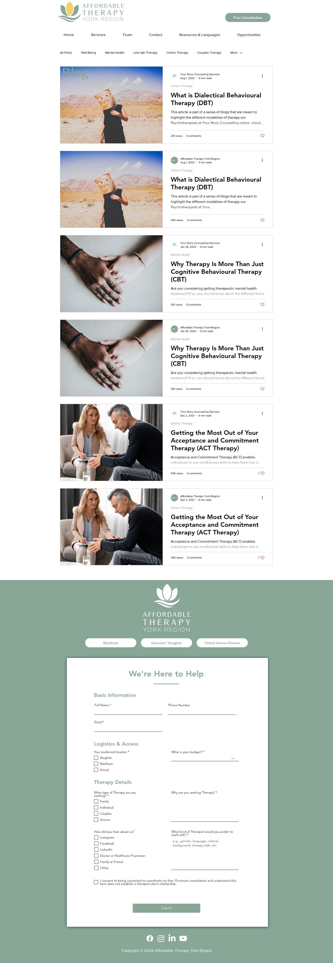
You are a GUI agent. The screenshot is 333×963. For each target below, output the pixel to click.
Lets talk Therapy (145, 52)
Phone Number (179, 705)
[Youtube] (183, 938)
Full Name (101, 705)
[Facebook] (149, 938)
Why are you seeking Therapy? (193, 792)
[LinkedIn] (172, 938)
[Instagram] (161, 938)
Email (98, 722)
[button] (204, 32)
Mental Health (114, 52)
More (234, 52)
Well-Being (88, 52)
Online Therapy (177, 52)
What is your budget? (186, 752)
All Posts (66, 52)
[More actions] (264, 76)
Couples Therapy (209, 52)
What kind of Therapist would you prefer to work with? (202, 833)
